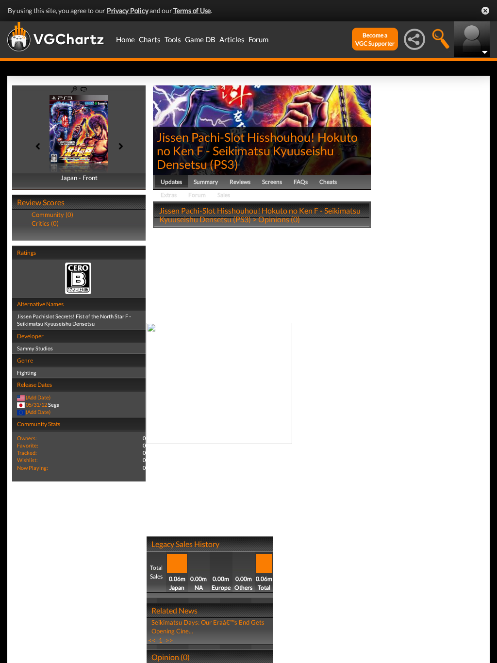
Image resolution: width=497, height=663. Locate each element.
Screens (272, 181)
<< (152, 640)
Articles (232, 39)
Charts (150, 39)
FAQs (301, 181)
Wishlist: (27, 460)
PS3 (224, 164)
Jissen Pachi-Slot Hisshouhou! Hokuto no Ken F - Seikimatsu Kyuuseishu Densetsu (257, 150)
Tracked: (27, 452)
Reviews (240, 181)
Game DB (200, 39)
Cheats (328, 181)
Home (125, 39)
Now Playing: (32, 467)
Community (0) (52, 214)
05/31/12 (36, 404)
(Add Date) (38, 397)
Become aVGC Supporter (375, 39)
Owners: (27, 438)
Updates (171, 181)
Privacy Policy (128, 10)
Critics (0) (45, 223)
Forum (258, 39)
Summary (206, 181)
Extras (169, 195)
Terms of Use (192, 10)
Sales (223, 195)
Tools (173, 39)
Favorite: (27, 445)
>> (169, 640)
